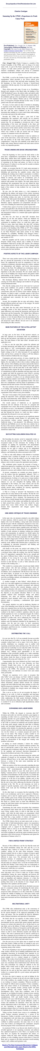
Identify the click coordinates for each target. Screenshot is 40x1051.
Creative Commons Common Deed (13, 50)
